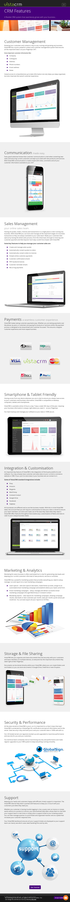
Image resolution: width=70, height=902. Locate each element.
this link (33, 899)
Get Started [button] (35, 887)
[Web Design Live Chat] (65, 897)
